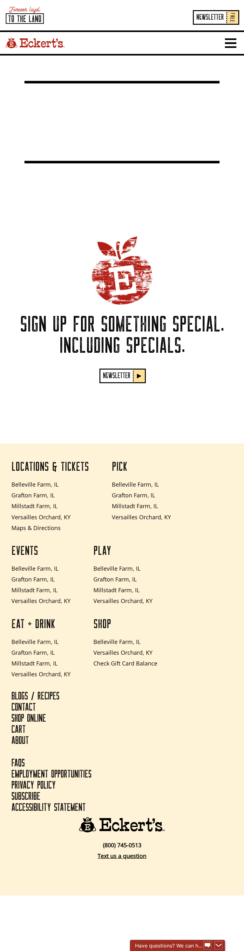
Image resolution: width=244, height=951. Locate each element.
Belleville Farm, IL (34, 484)
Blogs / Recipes (35, 696)
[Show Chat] (207, 945)
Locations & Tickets (50, 467)
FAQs (18, 763)
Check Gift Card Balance (125, 663)
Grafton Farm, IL (33, 495)
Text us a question (122, 856)
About (20, 740)
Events (24, 551)
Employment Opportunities (51, 774)
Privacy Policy (33, 785)
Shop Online (28, 718)
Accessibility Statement (48, 807)
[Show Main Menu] (230, 43)
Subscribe (25, 796)
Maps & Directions (36, 528)
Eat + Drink (33, 624)
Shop (102, 624)
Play (102, 551)
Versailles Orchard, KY (41, 517)
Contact (23, 707)
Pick (119, 467)
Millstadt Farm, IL (34, 506)
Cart (18, 729)
